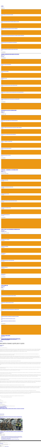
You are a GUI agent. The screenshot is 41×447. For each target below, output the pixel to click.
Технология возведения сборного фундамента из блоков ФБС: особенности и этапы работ (10, 21)
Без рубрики (1, 418)
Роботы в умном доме (3, 253)
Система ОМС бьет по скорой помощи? (5, 339)
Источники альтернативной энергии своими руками (6, 148)
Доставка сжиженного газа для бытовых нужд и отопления (7, 14)
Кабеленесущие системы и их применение (5, 239)
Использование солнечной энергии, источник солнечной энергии (7, 260)
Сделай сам (2, 112)
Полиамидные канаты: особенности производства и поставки (7, 302)
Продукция (2, 56)
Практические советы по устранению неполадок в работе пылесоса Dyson (8, 134)
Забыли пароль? (7, 446)
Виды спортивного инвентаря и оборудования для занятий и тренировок (8, 295)
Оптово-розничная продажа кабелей (4, 71)
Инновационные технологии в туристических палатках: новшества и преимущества (9, 28)
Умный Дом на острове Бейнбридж (4, 246)
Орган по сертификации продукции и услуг (5, 214)
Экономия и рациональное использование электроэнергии (10, 54)
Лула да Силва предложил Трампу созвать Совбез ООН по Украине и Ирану (10, 439)
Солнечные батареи (3, 231)
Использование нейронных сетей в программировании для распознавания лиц (9, 42)
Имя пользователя (2, 444)
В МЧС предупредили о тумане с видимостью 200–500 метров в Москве (9, 339)
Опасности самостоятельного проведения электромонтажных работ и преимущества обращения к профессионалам (12, 35)
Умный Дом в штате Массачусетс (4, 267)
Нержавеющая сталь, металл (4, 78)
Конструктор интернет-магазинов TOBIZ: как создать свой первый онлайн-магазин (9, 120)
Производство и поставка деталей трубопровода (6, 64)
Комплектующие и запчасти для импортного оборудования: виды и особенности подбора (10, 309)
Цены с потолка (3, 407)
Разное (2, 287)
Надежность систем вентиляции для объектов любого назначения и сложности (9, 200)
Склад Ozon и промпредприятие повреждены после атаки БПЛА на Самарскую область (10, 338)
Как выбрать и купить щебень (5, 335)
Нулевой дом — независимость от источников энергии (6, 141)
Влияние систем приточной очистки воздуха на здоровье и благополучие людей (9, 85)
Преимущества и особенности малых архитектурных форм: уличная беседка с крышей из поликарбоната (11, 127)
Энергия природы (2, 194)
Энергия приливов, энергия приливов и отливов (6, 207)
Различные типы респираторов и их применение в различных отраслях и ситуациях (9, 49)
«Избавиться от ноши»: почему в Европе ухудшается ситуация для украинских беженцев (11, 431)
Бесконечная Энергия (3, 55)
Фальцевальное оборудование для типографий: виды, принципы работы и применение (10, 316)
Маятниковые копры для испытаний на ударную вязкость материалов (8, 318)
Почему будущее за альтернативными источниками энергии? (10, 229)
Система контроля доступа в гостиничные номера (9, 110)
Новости (2, 6)
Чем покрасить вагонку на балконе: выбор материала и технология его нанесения (12, 408)
